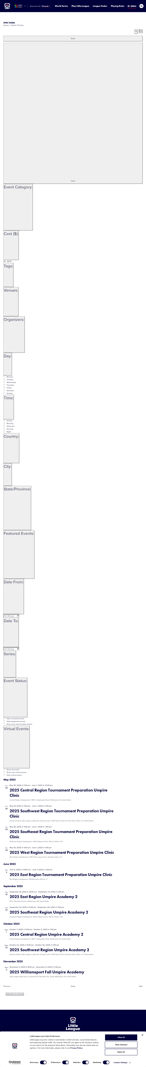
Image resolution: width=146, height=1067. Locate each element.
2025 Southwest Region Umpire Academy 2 (49, 949)
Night (9, 432)
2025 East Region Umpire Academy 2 (44, 896)
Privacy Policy (76, 1048)
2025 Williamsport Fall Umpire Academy (47, 972)
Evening (10, 429)
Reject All (121, 1052)
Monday (10, 377)
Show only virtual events (16, 772)
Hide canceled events (15, 719)
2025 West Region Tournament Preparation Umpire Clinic (62, 852)
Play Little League (80, 6)
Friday (9, 388)
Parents (45, 6)
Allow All (121, 1037)
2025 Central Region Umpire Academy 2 (46, 934)
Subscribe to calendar (14, 994)
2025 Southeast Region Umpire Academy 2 (49, 912)
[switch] (65, 1062)
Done (73, 38)
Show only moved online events (19, 724)
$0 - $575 (7, 261)
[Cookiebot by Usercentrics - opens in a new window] (15, 1062)
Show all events (13, 770)
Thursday (10, 385)
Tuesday (10, 379)
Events (6, 25)
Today (73, 986)
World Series (61, 6)
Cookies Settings (120, 1062)
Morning (10, 423)
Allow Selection (121, 1045)
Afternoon (11, 426)
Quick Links (20, 6)
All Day (9, 421)
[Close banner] (142, 1035)
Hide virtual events (14, 775)
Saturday (10, 390)
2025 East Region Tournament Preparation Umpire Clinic (61, 874)
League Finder (100, 6)
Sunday (10, 393)
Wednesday (11, 382)
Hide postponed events (16, 721)
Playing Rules (117, 6)
